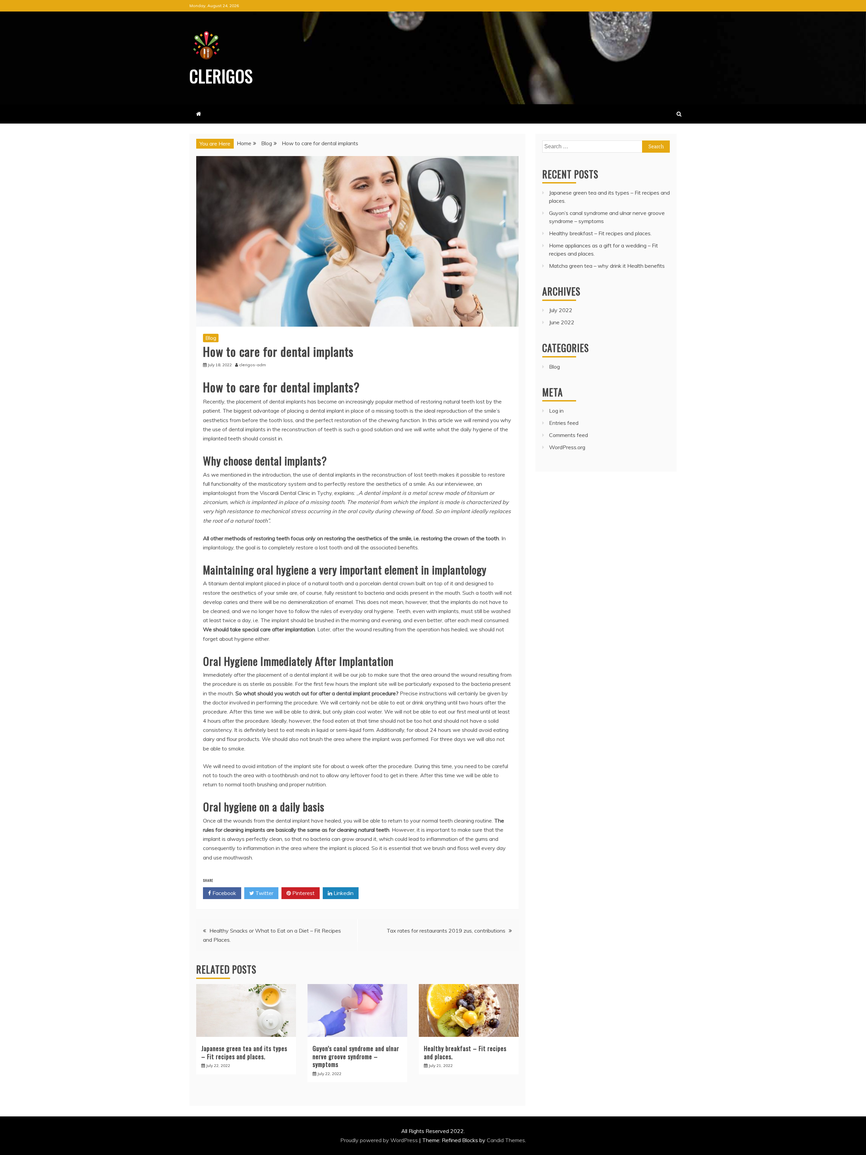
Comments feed (568, 435)
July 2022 (560, 310)
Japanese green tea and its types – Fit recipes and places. (244, 1052)
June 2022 (561, 322)
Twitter (263, 893)
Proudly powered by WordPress (379, 1140)
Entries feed (563, 422)
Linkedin (343, 893)
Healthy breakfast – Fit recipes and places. (465, 1052)
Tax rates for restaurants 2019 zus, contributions (446, 930)
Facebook (223, 893)
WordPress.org (567, 447)
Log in (556, 410)
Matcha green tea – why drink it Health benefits (607, 265)
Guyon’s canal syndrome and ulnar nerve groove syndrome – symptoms (356, 1056)
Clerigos (221, 75)
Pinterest (303, 893)
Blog (210, 337)
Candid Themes (506, 1140)
